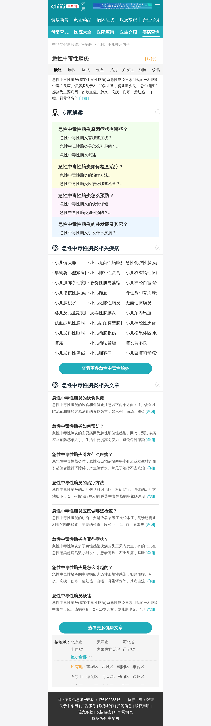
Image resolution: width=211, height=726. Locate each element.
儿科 (100, 44)
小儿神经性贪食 (105, 272)
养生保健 (151, 19)
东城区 (92, 666)
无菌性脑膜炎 (139, 302)
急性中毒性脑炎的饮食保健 (78, 398)
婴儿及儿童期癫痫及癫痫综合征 (85, 312)
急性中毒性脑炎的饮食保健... (85, 204)
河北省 (129, 642)
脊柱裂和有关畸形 (143, 292)
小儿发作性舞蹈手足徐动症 (80, 353)
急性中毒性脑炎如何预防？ (78, 426)
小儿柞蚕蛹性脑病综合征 (149, 272)
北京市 (77, 642)
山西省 (77, 649)
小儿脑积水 (65, 302)
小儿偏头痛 (65, 262)
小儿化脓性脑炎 (105, 302)
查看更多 (105, 368)
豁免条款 (85, 712)
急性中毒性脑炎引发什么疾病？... (89, 232)
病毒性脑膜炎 (103, 312)
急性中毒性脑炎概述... (79, 155)
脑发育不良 (136, 343)
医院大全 (82, 32)
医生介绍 (128, 32)
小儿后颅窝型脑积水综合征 (116, 322)
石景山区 (78, 676)
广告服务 (88, 706)
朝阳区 (123, 666)
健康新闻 (60, 19)
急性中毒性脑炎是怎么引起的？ (82, 567)
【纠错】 (151, 59)
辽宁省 (129, 649)
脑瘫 (59, 343)
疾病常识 (128, 19)
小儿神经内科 (119, 44)
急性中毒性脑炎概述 (71, 595)
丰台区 (139, 666)
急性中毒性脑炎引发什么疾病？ (82, 454)
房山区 (123, 676)
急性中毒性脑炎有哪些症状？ (80, 539)
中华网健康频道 (65, 44)
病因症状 (105, 19)
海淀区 (92, 676)
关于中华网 (68, 706)
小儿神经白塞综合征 (145, 282)
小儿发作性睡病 (70, 332)
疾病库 (87, 44)
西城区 (108, 666)
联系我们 (106, 706)
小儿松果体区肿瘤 (143, 332)
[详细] (84, 98)
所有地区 (78, 666)
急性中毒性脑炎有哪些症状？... (87, 137)
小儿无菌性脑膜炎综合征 (114, 262)
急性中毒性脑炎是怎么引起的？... (89, 146)
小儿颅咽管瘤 (103, 343)
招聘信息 (124, 706)
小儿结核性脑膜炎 (72, 292)
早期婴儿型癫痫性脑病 (76, 272)
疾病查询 (151, 32)
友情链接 (103, 712)
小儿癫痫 (98, 292)
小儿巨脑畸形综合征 (145, 353)
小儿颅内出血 (139, 312)
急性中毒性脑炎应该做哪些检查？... (91, 183)
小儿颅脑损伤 (103, 332)
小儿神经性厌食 (141, 322)
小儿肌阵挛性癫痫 (72, 282)
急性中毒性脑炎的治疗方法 (78, 482)
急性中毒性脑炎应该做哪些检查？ (84, 511)
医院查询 (105, 32)
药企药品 (82, 19)
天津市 (103, 642)
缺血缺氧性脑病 (70, 322)
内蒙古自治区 (109, 649)
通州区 (139, 676)
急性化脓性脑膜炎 (143, 262)
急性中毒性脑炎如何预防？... (85, 212)
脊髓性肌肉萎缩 (105, 282)
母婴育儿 (60, 32)
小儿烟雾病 (101, 353)
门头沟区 (109, 676)
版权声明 (142, 706)
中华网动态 (123, 712)
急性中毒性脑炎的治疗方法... (85, 175)
